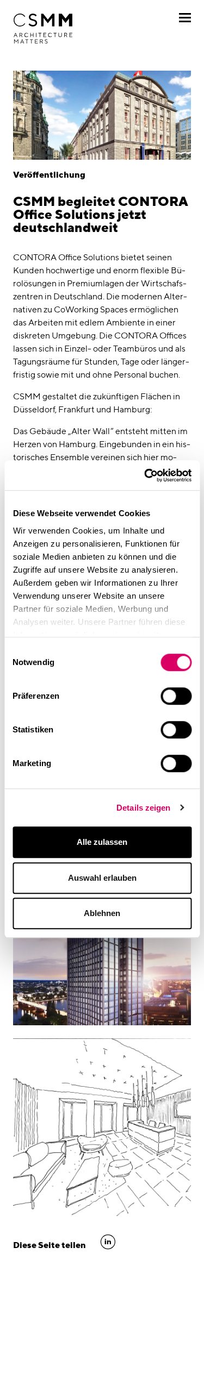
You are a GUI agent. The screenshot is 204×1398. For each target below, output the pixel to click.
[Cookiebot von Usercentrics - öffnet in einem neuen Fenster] (145, 475)
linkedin (108, 1242)
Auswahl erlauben (102, 877)
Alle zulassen (102, 842)
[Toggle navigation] (185, 18)
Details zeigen (143, 807)
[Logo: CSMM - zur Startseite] (43, 29)
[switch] (175, 696)
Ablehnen (102, 913)
